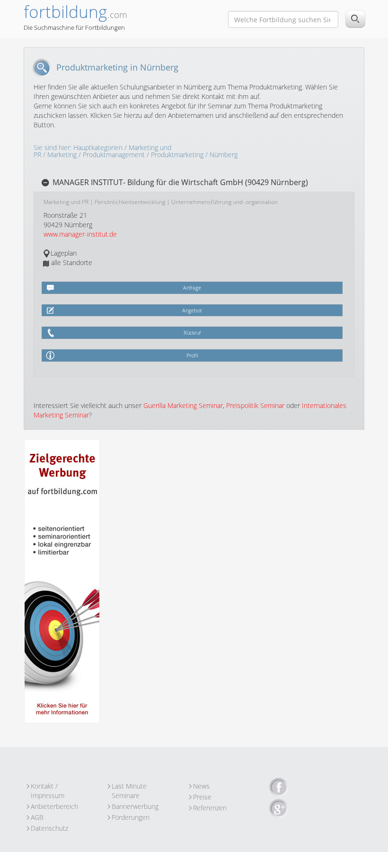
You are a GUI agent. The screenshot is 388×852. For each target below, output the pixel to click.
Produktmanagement (114, 154)
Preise (202, 796)
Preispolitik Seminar (255, 405)
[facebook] (278, 788)
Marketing (62, 154)
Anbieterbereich (54, 806)
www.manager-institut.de (80, 234)
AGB (37, 817)
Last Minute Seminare (129, 786)
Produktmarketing (177, 154)
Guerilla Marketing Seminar (183, 405)
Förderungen (131, 817)
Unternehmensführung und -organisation (224, 202)
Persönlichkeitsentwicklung (130, 202)
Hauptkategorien (98, 147)
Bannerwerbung (135, 806)
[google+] (278, 809)
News (201, 785)
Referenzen (210, 807)
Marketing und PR (66, 202)
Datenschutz (49, 828)
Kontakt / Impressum (47, 786)
